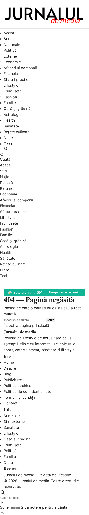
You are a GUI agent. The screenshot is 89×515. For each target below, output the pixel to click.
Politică (10, 50)
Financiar (11, 73)
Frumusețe (13, 91)
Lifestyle (11, 85)
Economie (12, 62)
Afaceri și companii (20, 68)
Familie (10, 102)
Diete (8, 137)
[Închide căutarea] (44, 502)
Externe (10, 56)
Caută (50, 320)
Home (9, 362)
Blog (7, 374)
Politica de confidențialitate (27, 391)
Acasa (9, 32)
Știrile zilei (12, 416)
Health (9, 120)
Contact (11, 403)
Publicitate (13, 380)
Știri (7, 38)
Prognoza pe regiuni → (65, 292)
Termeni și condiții (19, 397)
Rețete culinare (16, 131)
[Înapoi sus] (44, 512)
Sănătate (11, 126)
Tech (8, 143)
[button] (44, 149)
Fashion (10, 97)
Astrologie (12, 114)
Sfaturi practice (17, 79)
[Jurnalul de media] (44, 15)
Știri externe (14, 421)
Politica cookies (17, 385)
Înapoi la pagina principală (26, 325)
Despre (10, 368)
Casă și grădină (17, 108)
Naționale (12, 44)
